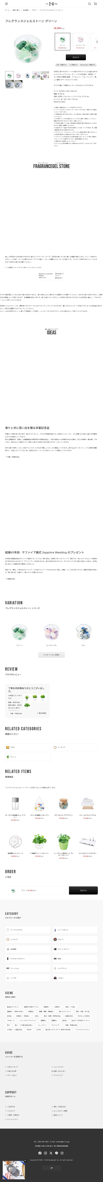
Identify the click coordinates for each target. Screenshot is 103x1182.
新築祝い (31, 1011)
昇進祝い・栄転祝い (23, 1016)
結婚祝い (47, 1007)
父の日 (38, 1030)
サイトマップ (58, 1075)
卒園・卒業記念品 (13, 457)
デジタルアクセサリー (17, 959)
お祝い (37, 1016)
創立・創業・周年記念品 (52, 1016)
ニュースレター (59, 1067)
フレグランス (62, 968)
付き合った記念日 (84, 1016)
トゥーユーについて (12, 1119)
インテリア (61, 747)
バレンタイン (42, 1025)
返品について (58, 1115)
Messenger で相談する (87, 65)
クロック (61, 939)
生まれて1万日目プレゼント (80, 1020)
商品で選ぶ (16, 10)
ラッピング (11, 1111)
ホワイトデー (56, 1025)
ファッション (14, 968)
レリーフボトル (63, 930)
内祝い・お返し (70, 1007)
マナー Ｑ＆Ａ (12, 1075)
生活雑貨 (26, 10)
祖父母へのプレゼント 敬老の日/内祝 (57, 1030)
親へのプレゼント (65, 1011)
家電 (59, 959)
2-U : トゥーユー (51, 4)
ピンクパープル (80, 47)
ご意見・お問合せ (13, 1115)
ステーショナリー (64, 949)
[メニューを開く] (6, 3)
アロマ (34, 10)
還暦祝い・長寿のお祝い (15, 1011)
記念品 (9, 1016)
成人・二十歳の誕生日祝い (24, 1025)
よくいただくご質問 (60, 1111)
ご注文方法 (11, 1107)
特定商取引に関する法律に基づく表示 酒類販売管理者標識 (51, 1146)
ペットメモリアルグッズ (27, 1020)
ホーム (7, 10)
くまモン (61, 978)
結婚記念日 (11, 579)
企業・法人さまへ (60, 1071)
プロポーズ (10, 1020)
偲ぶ (8, 1025)
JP (51, 1168)
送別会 (64, 1020)
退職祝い (44, 1020)
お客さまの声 (11, 1071)
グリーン (62, 47)
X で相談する (73, 65)
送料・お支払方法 (60, 1107)
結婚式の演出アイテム (31, 1007)
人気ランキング (12, 1067)
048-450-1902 (43, 1142)
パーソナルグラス (16, 930)
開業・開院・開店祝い (46, 1011)
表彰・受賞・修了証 (82, 1011)
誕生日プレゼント (13, 1007)
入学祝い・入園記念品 (14, 1030)
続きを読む (42, 713)
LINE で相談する (61, 65)
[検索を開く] (89, 3)
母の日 (29, 1030)
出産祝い (57, 1007)
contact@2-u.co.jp (62, 1142)
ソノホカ (13, 978)
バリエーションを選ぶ (51, 655)
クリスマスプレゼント (82, 1030)
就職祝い (54, 1020)
